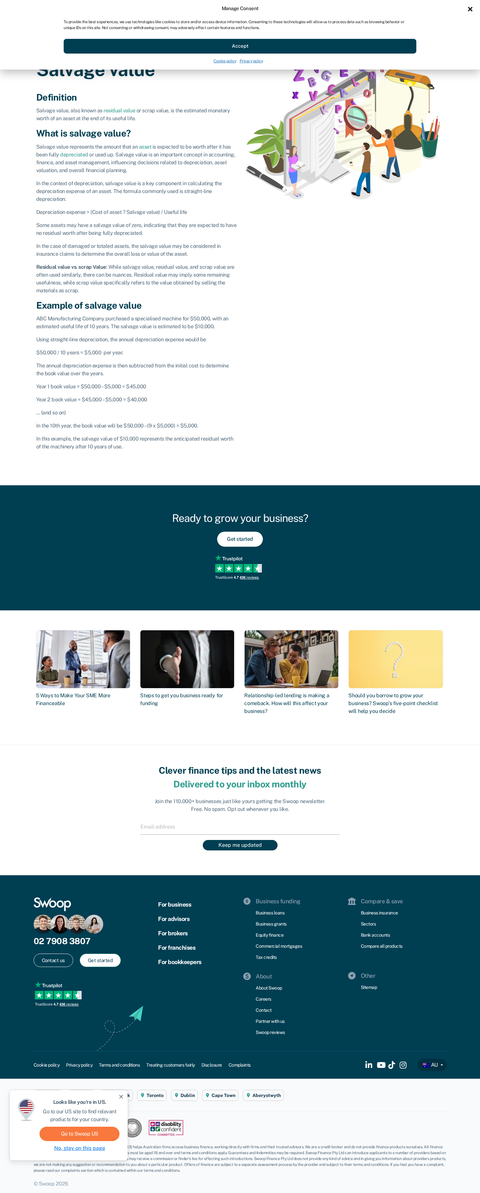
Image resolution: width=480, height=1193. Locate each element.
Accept (240, 46)
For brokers (173, 933)
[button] (470, 8)
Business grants (271, 924)
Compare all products (382, 946)
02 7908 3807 (62, 941)
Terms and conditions (119, 1065)
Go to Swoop (79, 1134)
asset (145, 147)
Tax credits (266, 957)
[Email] (240, 826)
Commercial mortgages (279, 946)
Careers (263, 999)
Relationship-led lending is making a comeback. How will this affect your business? (286, 703)
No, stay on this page (79, 1148)
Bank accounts (375, 935)
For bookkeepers (179, 962)
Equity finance (269, 935)
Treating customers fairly (170, 1065)
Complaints (240, 1065)
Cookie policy (225, 61)
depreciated (74, 155)
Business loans (270, 912)
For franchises (176, 947)
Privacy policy (251, 61)
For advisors (173, 918)
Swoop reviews (270, 1032)
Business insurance (379, 912)
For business (174, 904)
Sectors (368, 924)
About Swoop (269, 988)
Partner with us (270, 1021)
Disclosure (211, 1065)
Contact (264, 1010)
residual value (119, 110)
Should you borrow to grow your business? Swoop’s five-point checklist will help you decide (393, 703)
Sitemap (369, 987)
